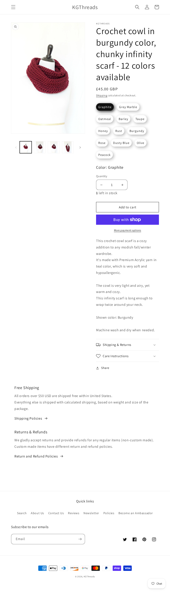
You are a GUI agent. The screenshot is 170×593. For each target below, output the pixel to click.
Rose (102, 143)
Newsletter (91, 513)
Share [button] (105, 368)
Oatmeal (104, 119)
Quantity (101, 176)
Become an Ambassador (135, 513)
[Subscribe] (80, 539)
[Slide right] (80, 147)
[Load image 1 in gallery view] (26, 147)
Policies (108, 513)
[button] (13, 7)
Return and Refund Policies (36, 456)
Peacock (104, 155)
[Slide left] (16, 147)
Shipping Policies (28, 418)
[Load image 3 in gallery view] (54, 147)
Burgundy (136, 131)
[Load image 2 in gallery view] (40, 147)
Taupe (140, 119)
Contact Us (56, 513)
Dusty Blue (121, 143)
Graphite (105, 107)
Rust (118, 131)
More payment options (127, 230)
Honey (103, 131)
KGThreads (89, 576)
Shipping (101, 95)
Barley (123, 119)
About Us (37, 513)
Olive (140, 143)
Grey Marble (128, 107)
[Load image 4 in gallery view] (68, 147)
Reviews (73, 513)
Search (22, 513)
